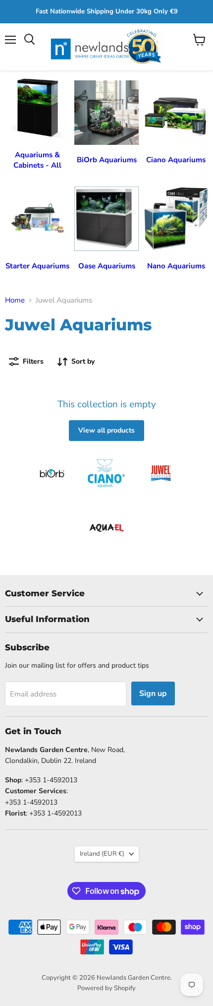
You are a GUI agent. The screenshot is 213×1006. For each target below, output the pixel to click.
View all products (106, 430)
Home (15, 300)
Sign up (153, 693)
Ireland (102, 853)
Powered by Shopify (106, 988)
